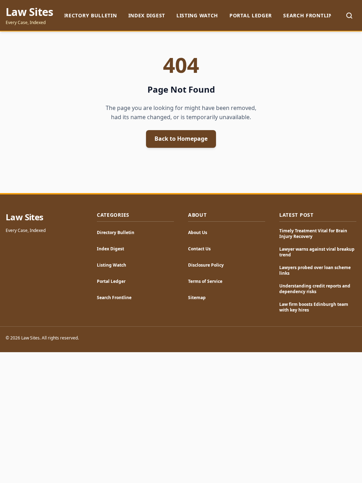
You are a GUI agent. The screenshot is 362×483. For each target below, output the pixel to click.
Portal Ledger (250, 15)
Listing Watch (197, 15)
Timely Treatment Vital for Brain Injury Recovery (313, 233)
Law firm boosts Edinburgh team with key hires (313, 307)
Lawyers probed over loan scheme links (315, 270)
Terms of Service (205, 281)
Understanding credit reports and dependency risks (314, 289)
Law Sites (29, 12)
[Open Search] (349, 15)
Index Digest (146, 15)
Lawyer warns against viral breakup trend (317, 252)
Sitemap (197, 298)
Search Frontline (309, 15)
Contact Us (199, 249)
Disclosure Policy (206, 265)
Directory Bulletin (88, 15)
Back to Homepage (181, 138)
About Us (197, 232)
